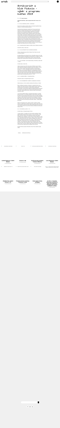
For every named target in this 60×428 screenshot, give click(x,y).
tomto (40, 126)
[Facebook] (28, 407)
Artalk (23, 18)
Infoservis (25, 18)
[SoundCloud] (32, 407)
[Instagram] (30, 407)
